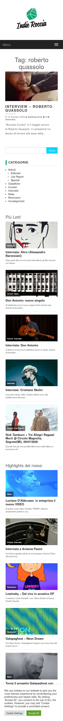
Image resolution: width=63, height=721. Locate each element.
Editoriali (15, 173)
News (11, 194)
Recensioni (14, 197)
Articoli (12, 169)
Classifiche (14, 183)
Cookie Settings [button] (14, 713)
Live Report (17, 176)
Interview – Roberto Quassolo (28, 108)
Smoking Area (35, 117)
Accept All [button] (34, 713)
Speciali (15, 180)
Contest (12, 187)
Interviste (10, 119)
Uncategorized (16, 201)
